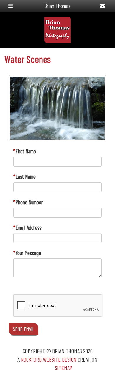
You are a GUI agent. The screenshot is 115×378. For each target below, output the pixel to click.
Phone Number (29, 202)
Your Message (28, 252)
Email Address (28, 227)
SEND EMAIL (23, 329)
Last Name (25, 176)
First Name (25, 151)
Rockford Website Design (49, 359)
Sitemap (63, 367)
